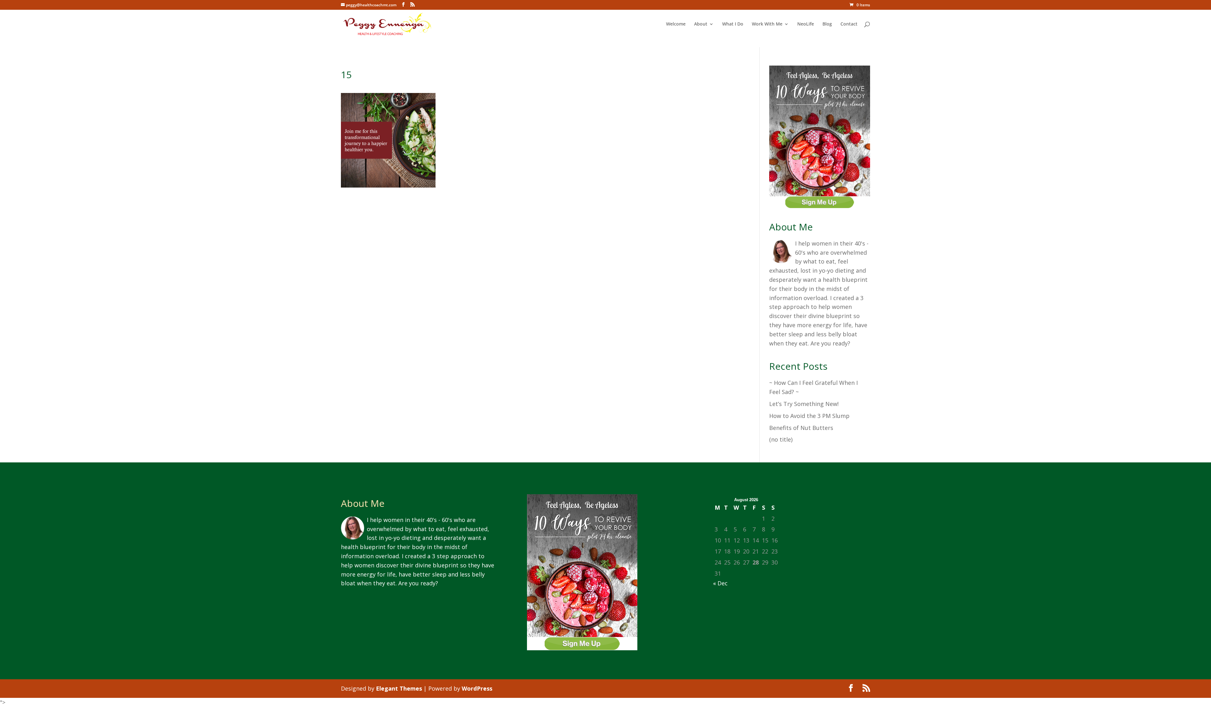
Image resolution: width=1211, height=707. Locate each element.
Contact (848, 24)
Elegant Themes (399, 688)
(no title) (781, 439)
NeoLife (805, 24)
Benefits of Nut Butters (801, 428)
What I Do (732, 24)
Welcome (676, 24)
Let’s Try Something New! (804, 404)
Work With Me (767, 24)
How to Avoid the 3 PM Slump (809, 416)
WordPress (477, 688)
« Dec (720, 583)
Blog (827, 24)
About (700, 24)
